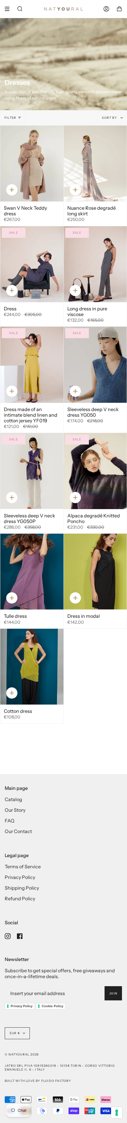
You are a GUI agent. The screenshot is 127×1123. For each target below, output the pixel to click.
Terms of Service (23, 866)
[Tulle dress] (32, 571)
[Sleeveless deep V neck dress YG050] (95, 364)
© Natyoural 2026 (22, 1054)
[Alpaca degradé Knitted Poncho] (95, 471)
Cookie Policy (52, 1006)
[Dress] (32, 264)
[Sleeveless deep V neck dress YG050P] (32, 471)
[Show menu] (9, 8)
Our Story (15, 810)
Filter (10, 118)
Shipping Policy (22, 888)
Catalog (13, 799)
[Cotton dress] (32, 667)
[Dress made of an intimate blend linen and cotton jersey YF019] (32, 364)
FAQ (9, 821)
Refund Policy (20, 898)
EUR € (15, 1033)
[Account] (106, 9)
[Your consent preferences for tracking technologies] (116, 1112)
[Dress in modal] (95, 571)
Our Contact (18, 831)
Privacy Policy (20, 877)
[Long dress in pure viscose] (95, 264)
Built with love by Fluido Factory (38, 1081)
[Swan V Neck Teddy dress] (32, 163)
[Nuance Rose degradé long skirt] (95, 163)
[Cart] (119, 9)
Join (113, 993)
